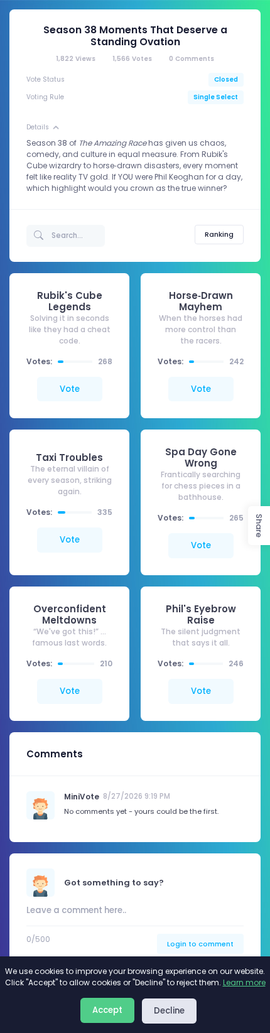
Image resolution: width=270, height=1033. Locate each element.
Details (37, 127)
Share (259, 526)
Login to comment (200, 944)
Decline (169, 1011)
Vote (70, 389)
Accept (107, 1010)
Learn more (244, 982)
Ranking (219, 234)
